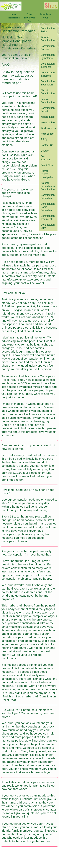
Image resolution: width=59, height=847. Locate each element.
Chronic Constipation (48, 92)
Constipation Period (48, 109)
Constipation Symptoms (48, 56)
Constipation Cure (48, 226)
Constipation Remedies (48, 196)
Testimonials (14, 18)
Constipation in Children (48, 83)
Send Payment (46, 158)
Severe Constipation (48, 101)
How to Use (29, 18)
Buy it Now (47, 165)
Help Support (48, 133)
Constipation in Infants (48, 65)
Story (29, 14)
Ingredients (45, 14)
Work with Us (48, 128)
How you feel (48, 122)
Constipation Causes (48, 47)
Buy (29, 21)
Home (13, 14)
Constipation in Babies (48, 74)
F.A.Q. (44, 139)
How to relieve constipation (47, 174)
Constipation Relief (48, 30)
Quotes (45, 150)
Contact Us (47, 145)
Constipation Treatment (48, 217)
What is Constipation (48, 39)
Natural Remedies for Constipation (48, 186)
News (45, 18)
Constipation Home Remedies (48, 207)
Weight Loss (48, 116)
